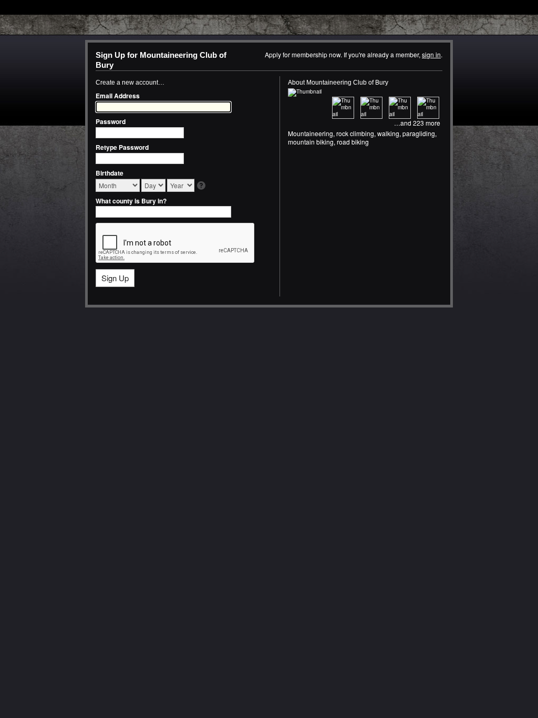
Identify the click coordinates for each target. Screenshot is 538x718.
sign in (431, 54)
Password (111, 121)
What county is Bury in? (131, 201)
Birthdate (109, 173)
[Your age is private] (202, 186)
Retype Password (122, 147)
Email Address (118, 95)
